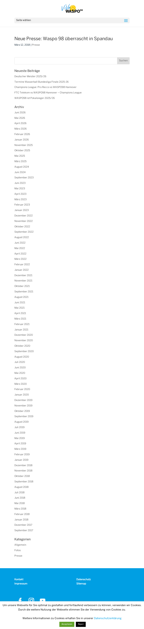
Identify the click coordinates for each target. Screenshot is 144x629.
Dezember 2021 (23, 275)
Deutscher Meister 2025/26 (30, 76)
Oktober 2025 (22, 150)
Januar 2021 (21, 330)
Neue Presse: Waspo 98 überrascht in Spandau (63, 39)
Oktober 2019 (22, 411)
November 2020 (23, 340)
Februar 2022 (22, 264)
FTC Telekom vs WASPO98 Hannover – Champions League (48, 93)
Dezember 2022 (23, 216)
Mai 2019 (19, 438)
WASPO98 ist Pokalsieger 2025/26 (34, 98)
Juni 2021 (19, 303)
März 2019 (20, 449)
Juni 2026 (20, 113)
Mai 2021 (19, 308)
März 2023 (20, 199)
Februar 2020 (22, 389)
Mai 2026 (19, 118)
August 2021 (21, 297)
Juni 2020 (20, 368)
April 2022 (20, 254)
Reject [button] (81, 624)
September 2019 (23, 416)
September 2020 (24, 351)
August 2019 (21, 422)
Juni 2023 (19, 183)
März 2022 (20, 259)
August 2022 (21, 237)
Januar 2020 (21, 395)
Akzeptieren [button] (66, 624)
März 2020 (20, 384)
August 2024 (21, 167)
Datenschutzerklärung (108, 618)
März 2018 (20, 509)
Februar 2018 (22, 514)
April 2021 (20, 313)
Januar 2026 (21, 140)
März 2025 (20, 161)
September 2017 (23, 530)
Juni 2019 (19, 433)
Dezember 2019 (23, 400)
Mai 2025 (19, 156)
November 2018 (23, 471)
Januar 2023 (21, 210)
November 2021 (23, 281)
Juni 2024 (20, 172)
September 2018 (23, 482)
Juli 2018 (19, 493)
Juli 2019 (19, 427)
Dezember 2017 (23, 525)
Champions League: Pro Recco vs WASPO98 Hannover (45, 87)
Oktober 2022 (22, 227)
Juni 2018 (19, 498)
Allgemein (20, 545)
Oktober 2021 (22, 286)
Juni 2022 (19, 243)
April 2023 (20, 194)
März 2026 (20, 129)
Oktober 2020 (22, 346)
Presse (36, 45)
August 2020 (21, 357)
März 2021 (20, 319)
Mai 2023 (19, 189)
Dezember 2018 (23, 465)
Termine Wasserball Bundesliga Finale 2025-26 (41, 82)
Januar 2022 (21, 270)
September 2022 (24, 232)
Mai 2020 (19, 373)
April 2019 (20, 444)
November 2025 (23, 145)
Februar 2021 (22, 324)
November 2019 (23, 406)
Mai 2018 (19, 503)
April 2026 (20, 123)
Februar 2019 (22, 454)
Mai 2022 (19, 248)
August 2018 (21, 487)
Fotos (17, 550)
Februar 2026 (22, 134)
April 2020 (20, 379)
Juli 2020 (19, 362)
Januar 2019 (21, 460)
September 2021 (23, 292)
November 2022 (23, 221)
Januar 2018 (21, 520)
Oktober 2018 (22, 476)
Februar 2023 (22, 205)
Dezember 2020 (23, 335)
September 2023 (24, 178)
